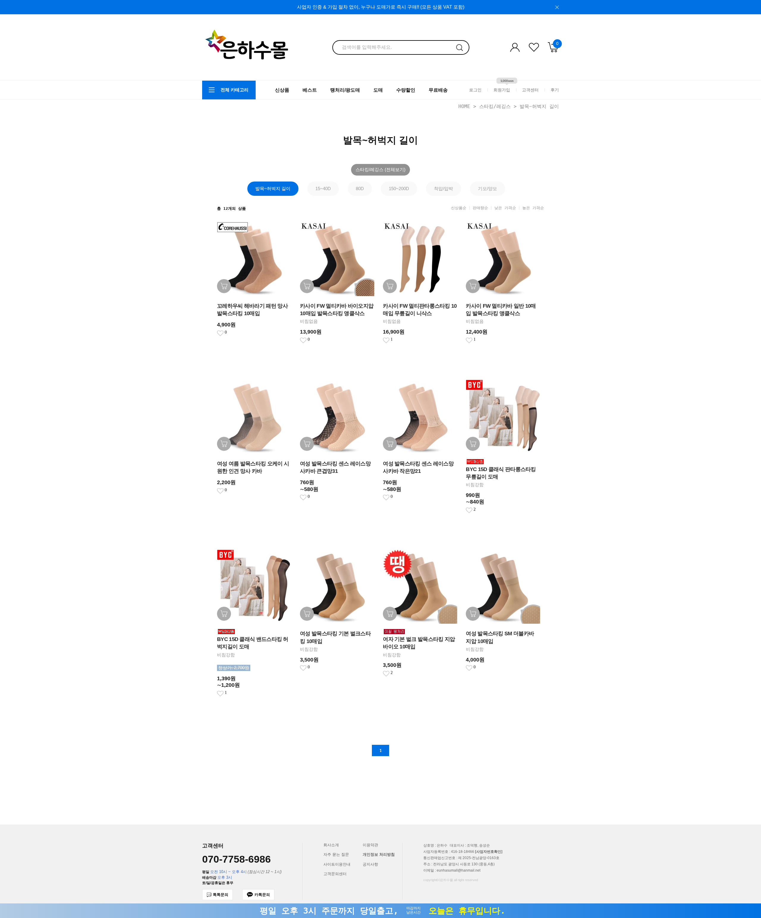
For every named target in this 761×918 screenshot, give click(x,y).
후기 (555, 89)
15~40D (323, 188)
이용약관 (370, 845)
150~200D (399, 188)
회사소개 (331, 845)
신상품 (282, 90)
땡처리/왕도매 (345, 90)
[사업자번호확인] (488, 852)
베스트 (310, 90)
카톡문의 (262, 894)
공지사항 (370, 864)
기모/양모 (487, 188)
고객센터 (530, 89)
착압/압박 (443, 188)
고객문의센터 (335, 874)
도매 (378, 90)
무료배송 (438, 90)
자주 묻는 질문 (336, 854)
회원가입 (501, 89)
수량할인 (405, 90)
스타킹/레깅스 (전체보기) (380, 169)
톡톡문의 (220, 894)
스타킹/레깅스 (495, 106)
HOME (464, 106)
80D (360, 188)
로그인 (475, 89)
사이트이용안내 (336, 864)
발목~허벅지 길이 (539, 106)
